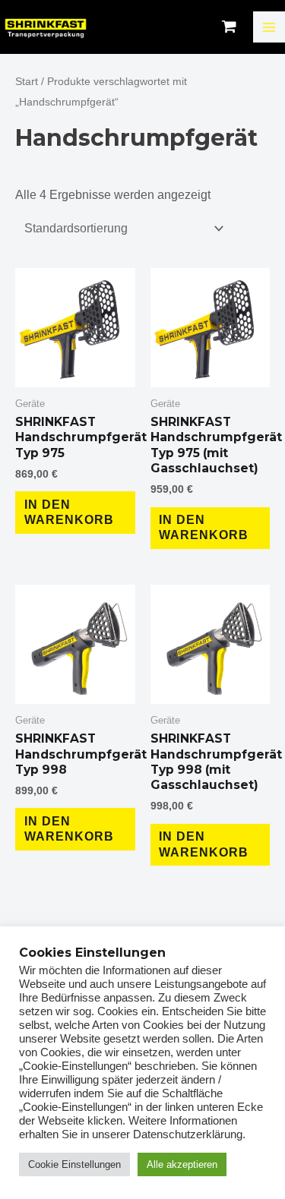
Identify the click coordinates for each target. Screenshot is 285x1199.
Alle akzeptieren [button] (182, 1164)
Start (26, 81)
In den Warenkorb (69, 512)
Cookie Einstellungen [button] (74, 1164)
